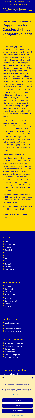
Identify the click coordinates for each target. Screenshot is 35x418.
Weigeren (17, 405)
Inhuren (8, 247)
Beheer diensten (17, 394)
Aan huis (8, 286)
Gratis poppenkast (12, 323)
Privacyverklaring (20, 415)
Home (7, 242)
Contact (28, 1)
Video (7, 253)
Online (7, 304)
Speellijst (8, 250)
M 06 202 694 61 (23, 4)
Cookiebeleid (12, 415)
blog (4, 37)
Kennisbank (9, 326)
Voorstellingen (10, 244)
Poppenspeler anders (13, 329)
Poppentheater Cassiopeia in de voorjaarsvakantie (18, 29)
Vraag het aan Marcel (13, 331)
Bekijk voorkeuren (17, 410)
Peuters (8, 292)
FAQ (15, 1)
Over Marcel (21, 1)
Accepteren (17, 400)
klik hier (23, 209)
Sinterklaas (9, 306)
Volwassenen (10, 298)
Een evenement (11, 301)
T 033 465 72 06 (13, 4)
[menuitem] (8, 1)
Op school (9, 289)
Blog (6, 256)
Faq (6, 258)
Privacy (8, 267)
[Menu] (29, 9)
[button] (32, 378)
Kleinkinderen (10, 294)
